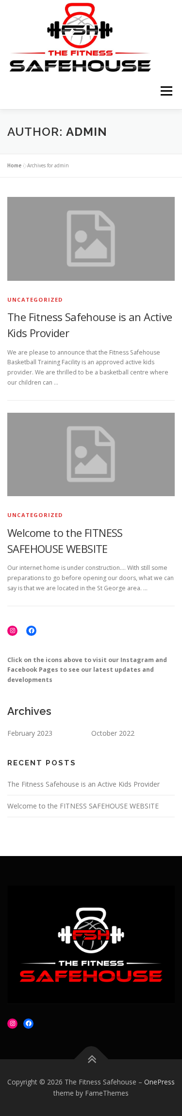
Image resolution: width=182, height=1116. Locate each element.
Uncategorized (35, 299)
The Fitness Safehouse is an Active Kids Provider (83, 784)
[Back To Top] (91, 1059)
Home (14, 165)
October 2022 (112, 733)
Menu (166, 91)
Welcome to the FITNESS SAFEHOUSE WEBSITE (83, 805)
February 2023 (29, 733)
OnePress (159, 1081)
